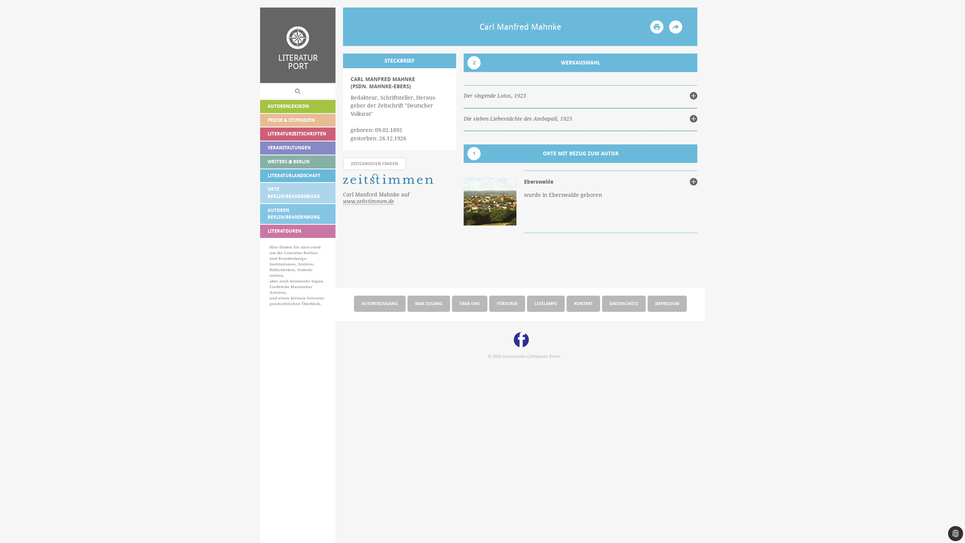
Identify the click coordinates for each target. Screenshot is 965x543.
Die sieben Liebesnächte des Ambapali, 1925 (518, 119)
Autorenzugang (379, 303)
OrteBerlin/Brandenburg (294, 192)
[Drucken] (656, 27)
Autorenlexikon (288, 106)
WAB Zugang (429, 303)
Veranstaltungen (289, 147)
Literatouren (284, 231)
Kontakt (583, 303)
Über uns (470, 303)
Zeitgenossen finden (374, 163)
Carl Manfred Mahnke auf (376, 198)
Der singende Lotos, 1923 (495, 96)
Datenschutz (624, 303)
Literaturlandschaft (294, 175)
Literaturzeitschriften (297, 133)
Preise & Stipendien (291, 120)
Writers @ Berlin (288, 161)
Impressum (667, 303)
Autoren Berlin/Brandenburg (294, 214)
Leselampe (546, 303)
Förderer (507, 303)
